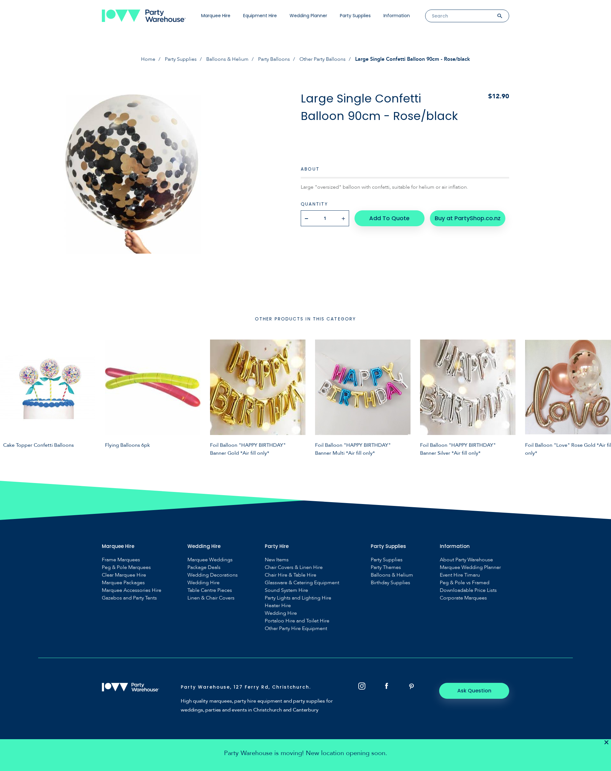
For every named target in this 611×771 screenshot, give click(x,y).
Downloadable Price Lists (468, 590)
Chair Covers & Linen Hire (294, 567)
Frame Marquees (121, 560)
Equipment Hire (260, 15)
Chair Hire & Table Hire (290, 575)
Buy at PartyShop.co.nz (468, 218)
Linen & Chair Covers (211, 598)
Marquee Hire (215, 15)
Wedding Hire (203, 583)
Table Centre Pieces (209, 590)
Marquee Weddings (210, 560)
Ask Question (474, 690)
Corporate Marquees (463, 598)
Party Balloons (274, 59)
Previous (9, 396)
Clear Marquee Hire (124, 575)
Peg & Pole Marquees (126, 567)
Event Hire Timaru (460, 575)
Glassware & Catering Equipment (302, 583)
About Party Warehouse (466, 560)
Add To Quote (389, 218)
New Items (277, 560)
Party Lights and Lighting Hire (298, 598)
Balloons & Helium (227, 59)
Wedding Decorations (212, 575)
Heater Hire (278, 606)
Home (148, 59)
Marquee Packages (123, 583)
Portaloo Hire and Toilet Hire (297, 621)
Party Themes (386, 567)
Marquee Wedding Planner (470, 567)
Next (601, 396)
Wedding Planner (308, 15)
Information (396, 15)
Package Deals (204, 567)
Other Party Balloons (322, 59)
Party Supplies (355, 15)
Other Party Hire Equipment (296, 629)
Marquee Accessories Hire (131, 590)
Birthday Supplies (390, 583)
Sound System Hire (286, 590)
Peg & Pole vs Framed (464, 583)
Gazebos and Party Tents (129, 598)
